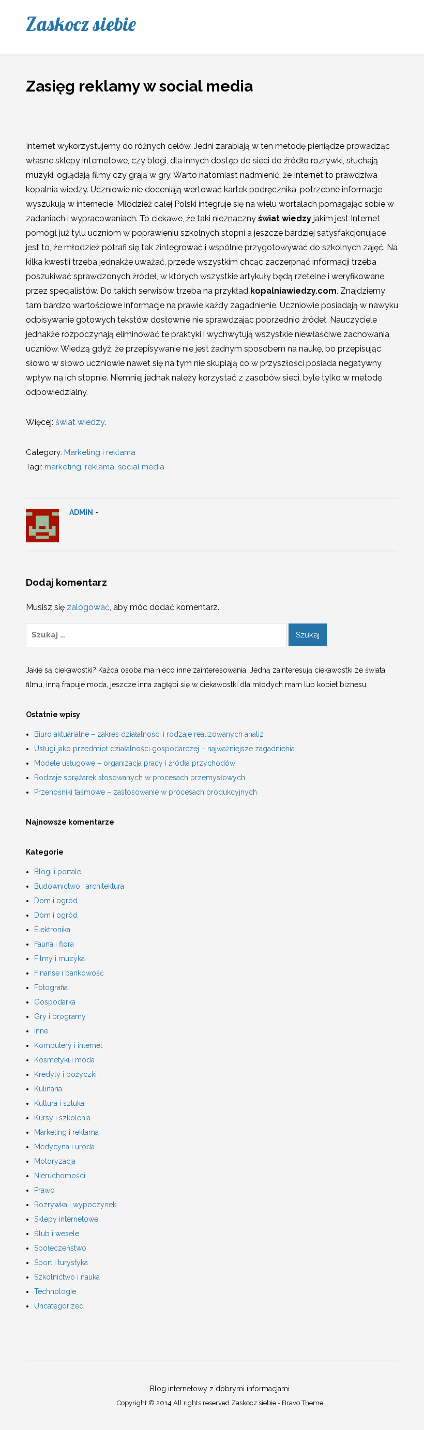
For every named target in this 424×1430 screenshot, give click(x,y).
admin (81, 512)
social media (141, 466)
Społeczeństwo (60, 1248)
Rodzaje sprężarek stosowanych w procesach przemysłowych (139, 777)
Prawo (44, 1190)
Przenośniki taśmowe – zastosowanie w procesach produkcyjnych (145, 792)
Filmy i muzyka (59, 958)
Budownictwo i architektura (79, 886)
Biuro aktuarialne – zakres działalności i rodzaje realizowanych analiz (149, 734)
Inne (41, 1031)
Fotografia (51, 987)
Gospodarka (54, 1002)
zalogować (88, 607)
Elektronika (52, 929)
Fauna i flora (54, 944)
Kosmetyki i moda (64, 1060)
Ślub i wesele (56, 1233)
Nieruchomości (59, 1176)
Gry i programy (60, 1016)
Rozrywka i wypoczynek (75, 1204)
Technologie (55, 1291)
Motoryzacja (54, 1161)
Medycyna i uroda (64, 1147)
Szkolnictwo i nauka (67, 1277)
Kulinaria (48, 1089)
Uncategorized (59, 1306)
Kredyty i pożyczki (65, 1074)
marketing (62, 466)
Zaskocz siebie (81, 24)
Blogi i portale (57, 872)
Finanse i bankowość (69, 973)
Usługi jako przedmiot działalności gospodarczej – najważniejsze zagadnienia (164, 748)
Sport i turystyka (61, 1262)
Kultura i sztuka (59, 1103)
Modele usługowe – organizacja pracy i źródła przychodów (134, 763)
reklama (99, 466)
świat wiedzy (79, 422)
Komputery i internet (68, 1045)
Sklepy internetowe (66, 1219)
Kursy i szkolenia (62, 1118)
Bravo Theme (302, 1403)
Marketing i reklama (99, 452)
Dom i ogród (56, 900)
